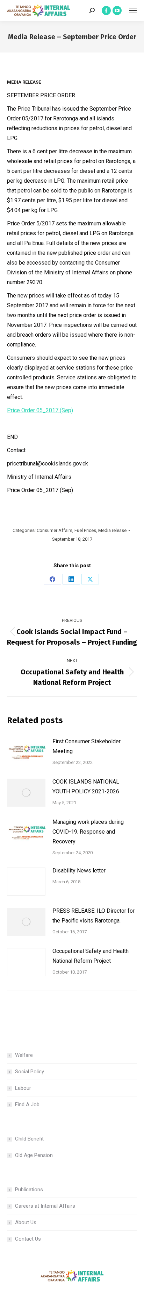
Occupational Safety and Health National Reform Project (90, 956)
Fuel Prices (85, 530)
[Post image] (26, 752)
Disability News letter (79, 870)
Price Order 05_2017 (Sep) (40, 410)
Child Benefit (29, 1139)
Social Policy (29, 1071)
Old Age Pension (34, 1155)
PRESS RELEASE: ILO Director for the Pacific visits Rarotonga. (93, 915)
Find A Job (27, 1104)
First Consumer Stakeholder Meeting (86, 746)
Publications (29, 1189)
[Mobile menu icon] (133, 10)
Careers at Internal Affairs (45, 1206)
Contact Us (28, 1239)
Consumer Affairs (54, 530)
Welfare (24, 1055)
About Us (25, 1222)
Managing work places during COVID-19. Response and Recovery (88, 832)
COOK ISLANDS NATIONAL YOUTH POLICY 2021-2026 (85, 786)
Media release (112, 530)
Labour (23, 1088)
